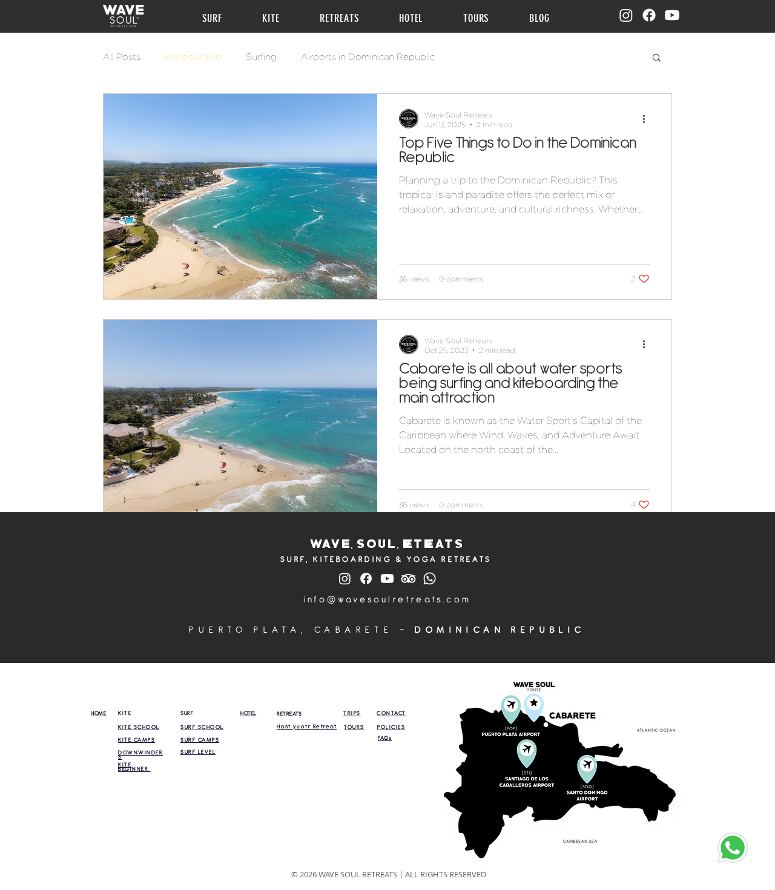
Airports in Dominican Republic (368, 57)
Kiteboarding (193, 57)
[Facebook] (649, 15)
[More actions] (648, 118)
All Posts (121, 57)
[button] (223, 18)
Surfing (261, 57)
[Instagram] (626, 15)
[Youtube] (672, 15)
